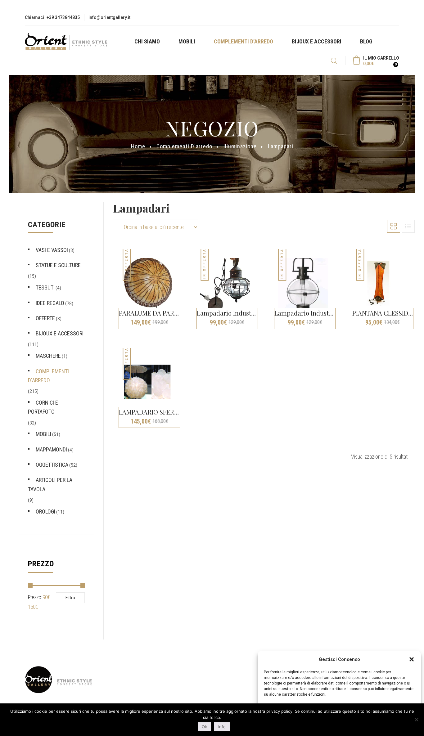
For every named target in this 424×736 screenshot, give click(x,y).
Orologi (45, 511)
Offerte (45, 318)
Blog (366, 41)
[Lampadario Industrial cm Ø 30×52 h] (225, 283)
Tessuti (45, 287)
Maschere (48, 355)
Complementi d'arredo (184, 146)
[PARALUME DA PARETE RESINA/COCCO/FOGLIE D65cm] (147, 283)
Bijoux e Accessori (316, 41)
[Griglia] (393, 226)
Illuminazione (240, 146)
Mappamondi (51, 449)
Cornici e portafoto (43, 407)
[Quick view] (183, 255)
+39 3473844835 (63, 17)
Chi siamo (147, 41)
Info (222, 726)
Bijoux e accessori (59, 333)
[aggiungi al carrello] (260, 351)
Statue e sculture (58, 265)
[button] (411, 659)
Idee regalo (50, 303)
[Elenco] (408, 226)
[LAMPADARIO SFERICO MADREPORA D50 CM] (147, 382)
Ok (204, 726)
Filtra (70, 597)
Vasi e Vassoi (52, 250)
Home (138, 146)
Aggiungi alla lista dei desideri (183, 266)
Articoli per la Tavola (50, 484)
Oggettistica (52, 464)
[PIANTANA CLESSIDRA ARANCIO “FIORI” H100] (381, 283)
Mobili (186, 41)
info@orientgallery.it (109, 17)
